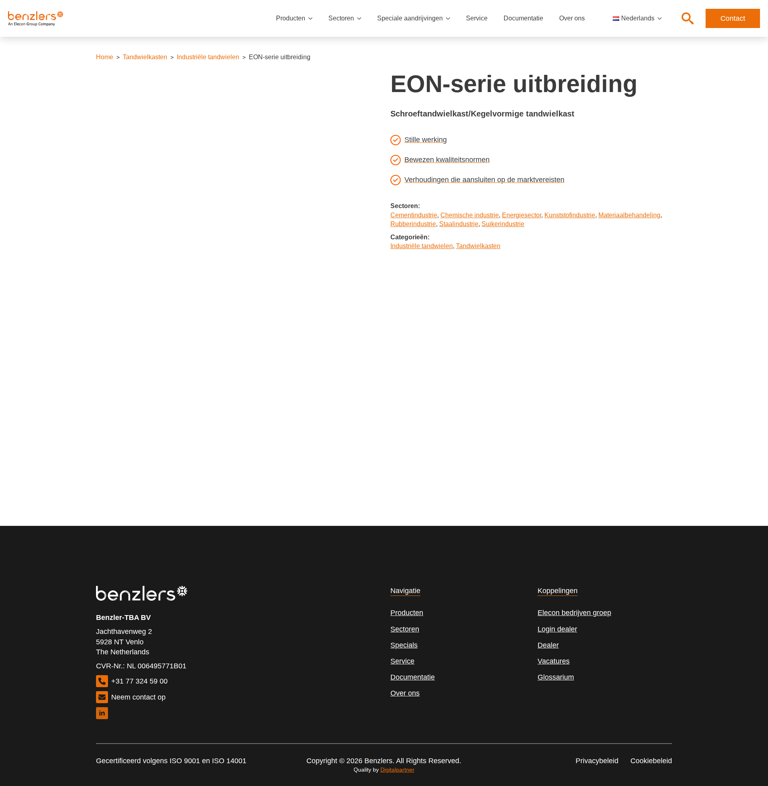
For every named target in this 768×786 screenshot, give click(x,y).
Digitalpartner (397, 769)
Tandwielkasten (145, 57)
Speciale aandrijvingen (410, 18)
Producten (290, 18)
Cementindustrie (413, 215)
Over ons (572, 18)
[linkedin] (102, 713)
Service (477, 18)
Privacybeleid (597, 761)
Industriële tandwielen (208, 57)
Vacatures (554, 661)
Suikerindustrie (503, 224)
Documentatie (523, 18)
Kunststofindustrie (569, 215)
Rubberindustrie (413, 224)
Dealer (548, 645)
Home (104, 57)
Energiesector (521, 215)
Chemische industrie (469, 215)
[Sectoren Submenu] (361, 18)
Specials (404, 645)
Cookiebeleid (651, 761)
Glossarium (556, 677)
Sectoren (341, 18)
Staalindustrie (458, 224)
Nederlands (637, 18)
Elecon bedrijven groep (574, 613)
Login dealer (557, 629)
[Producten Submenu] (312, 18)
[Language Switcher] (662, 18)
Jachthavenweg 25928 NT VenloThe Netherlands (124, 642)
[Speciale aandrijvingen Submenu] (450, 18)
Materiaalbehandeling (629, 215)
